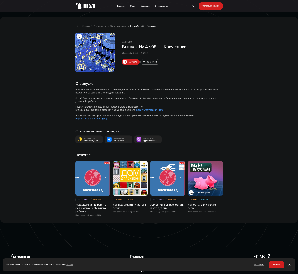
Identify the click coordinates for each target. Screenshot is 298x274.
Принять (277, 265)
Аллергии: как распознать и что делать (167, 206)
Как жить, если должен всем (202, 206)
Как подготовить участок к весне (129, 206)
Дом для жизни (119, 212)
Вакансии (145, 6)
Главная (121, 6)
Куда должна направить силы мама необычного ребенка (90, 208)
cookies (69, 265)
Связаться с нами (210, 6)
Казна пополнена (195, 212)
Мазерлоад (80, 215)
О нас (132, 6)
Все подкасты (161, 6)
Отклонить (259, 265)
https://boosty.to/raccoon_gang (91, 118)
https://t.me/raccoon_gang (150, 110)
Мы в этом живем (118, 26)
